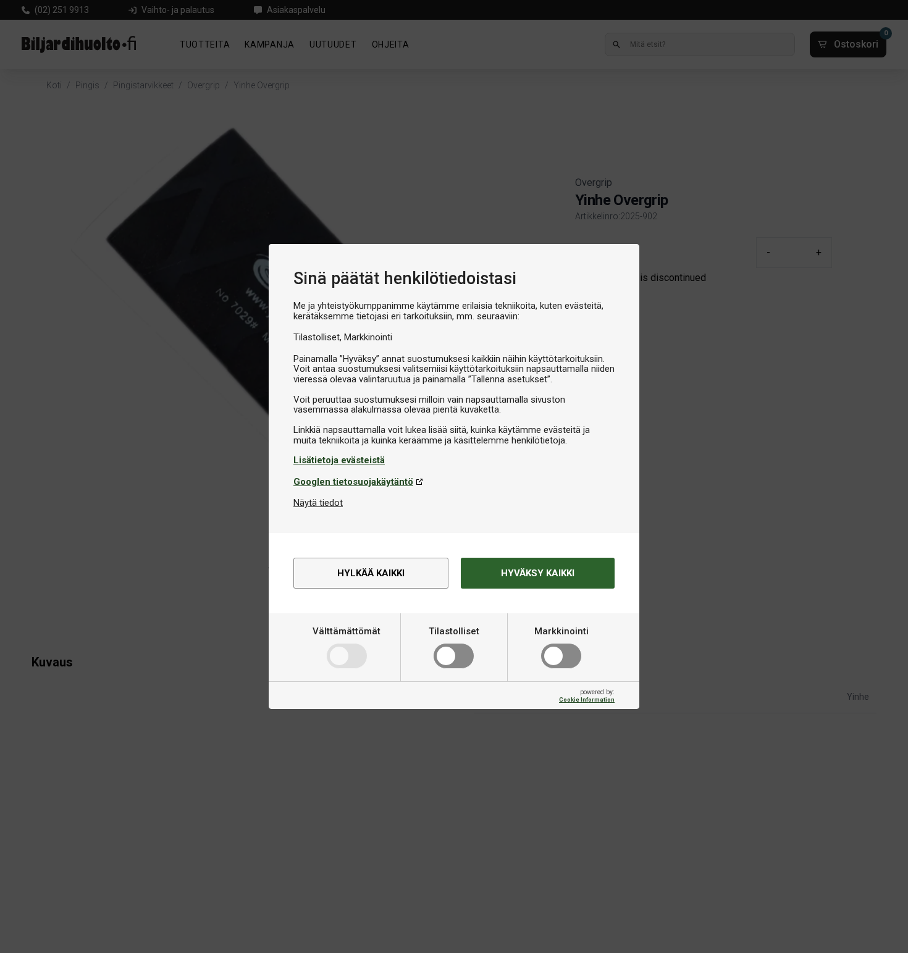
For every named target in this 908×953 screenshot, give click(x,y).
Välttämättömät (346, 631)
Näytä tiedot (318, 502)
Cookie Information (587, 699)
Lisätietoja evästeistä (339, 460)
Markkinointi (561, 631)
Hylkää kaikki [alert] (371, 573)
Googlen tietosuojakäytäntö (353, 481)
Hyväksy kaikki (537, 573)
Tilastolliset (454, 631)
